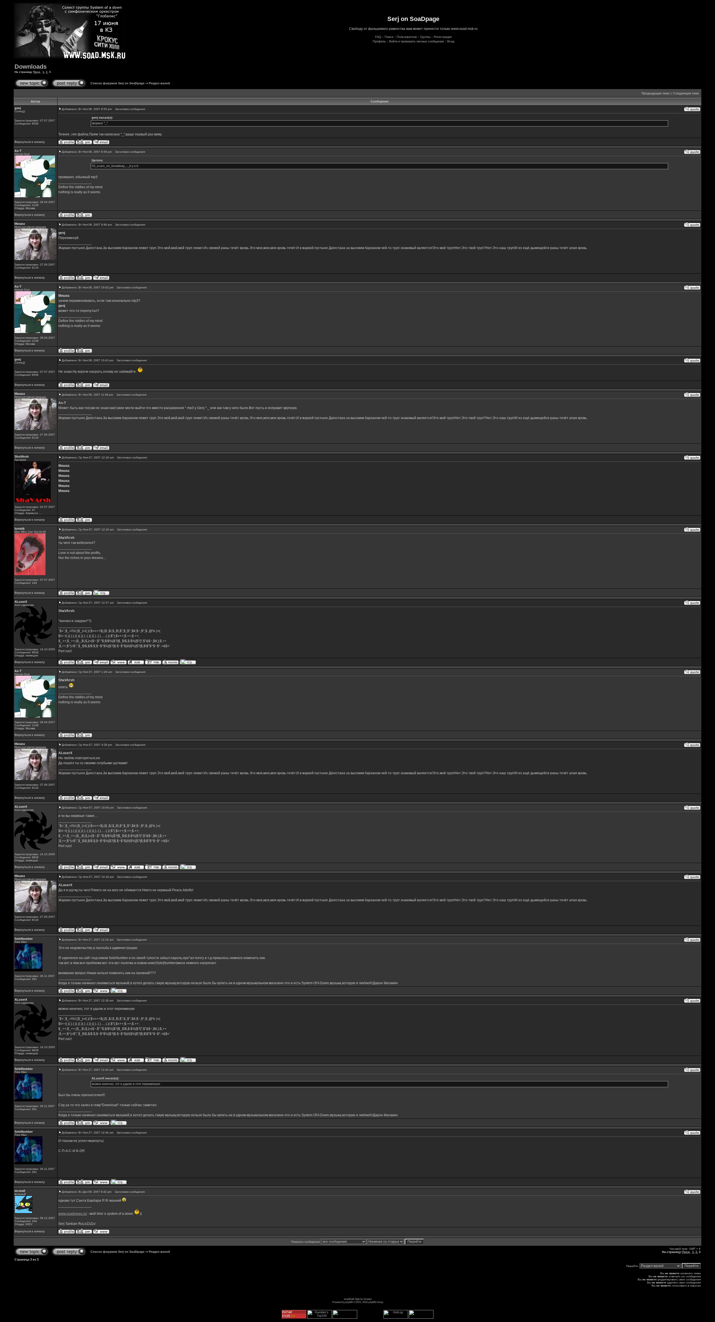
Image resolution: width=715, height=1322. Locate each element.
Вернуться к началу (30, 142)
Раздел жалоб (159, 83)
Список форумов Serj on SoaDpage (117, 83)
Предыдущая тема (655, 93)
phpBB (349, 1302)
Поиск (389, 37)
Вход (450, 41)
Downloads (31, 66)
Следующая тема (686, 93)
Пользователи (407, 37)
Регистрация (443, 37)
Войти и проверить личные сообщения (416, 41)
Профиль (379, 41)
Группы (425, 37)
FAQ (378, 37)
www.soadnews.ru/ (72, 1214)
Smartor (367, 1299)
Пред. (37, 71)
